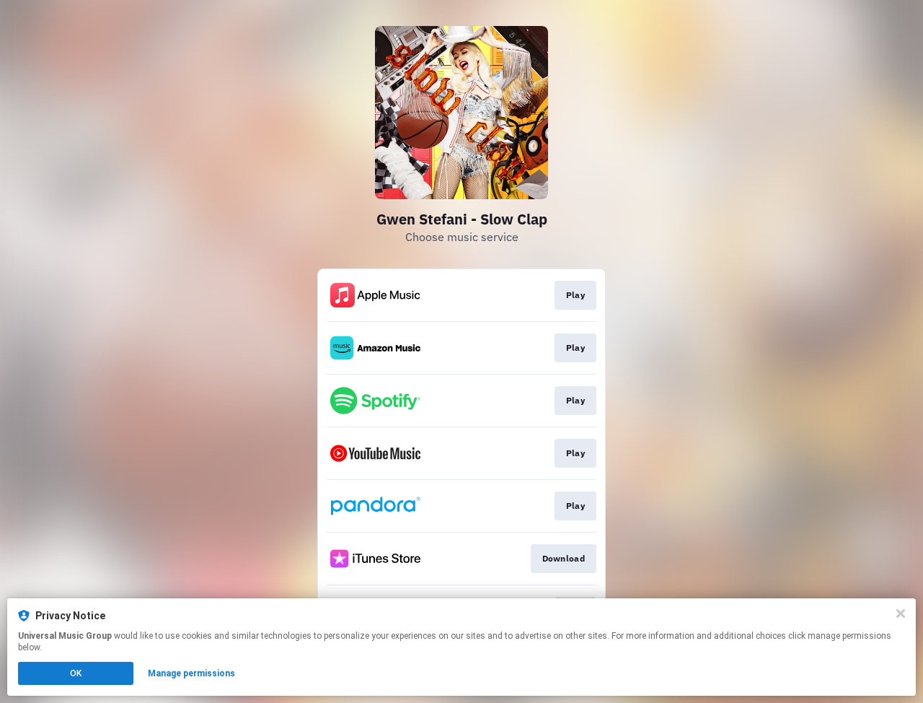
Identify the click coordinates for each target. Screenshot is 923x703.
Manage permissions (191, 673)
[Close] (900, 613)
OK (75, 673)
